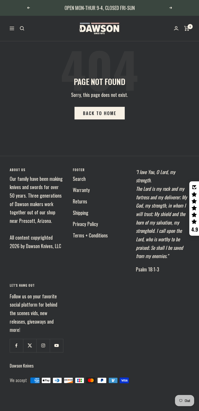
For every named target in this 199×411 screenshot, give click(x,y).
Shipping (80, 212)
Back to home (99, 113)
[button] (194, 208)
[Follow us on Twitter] (29, 345)
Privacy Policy (85, 223)
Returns (80, 201)
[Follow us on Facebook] (16, 345)
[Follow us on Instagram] (43, 345)
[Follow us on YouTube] (56, 345)
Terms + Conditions (90, 235)
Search (79, 178)
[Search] (22, 28)
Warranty (81, 189)
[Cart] (186, 28)
